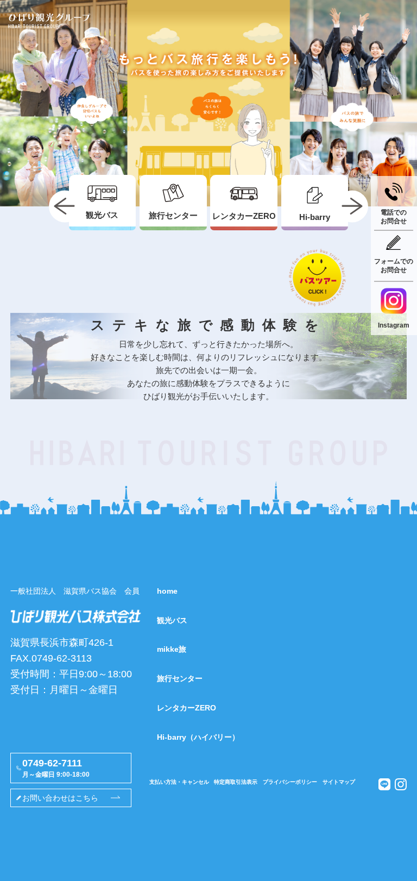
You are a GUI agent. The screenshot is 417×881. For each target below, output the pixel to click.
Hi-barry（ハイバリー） (198, 737)
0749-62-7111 (56, 768)
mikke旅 (171, 649)
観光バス (172, 620)
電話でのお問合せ (394, 217)
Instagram (393, 325)
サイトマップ (339, 782)
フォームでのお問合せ (393, 265)
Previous (65, 206)
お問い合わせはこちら (60, 798)
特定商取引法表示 (235, 782)
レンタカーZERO (186, 707)
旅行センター (180, 678)
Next (352, 206)
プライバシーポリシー (290, 782)
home (167, 591)
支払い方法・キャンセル (179, 782)
